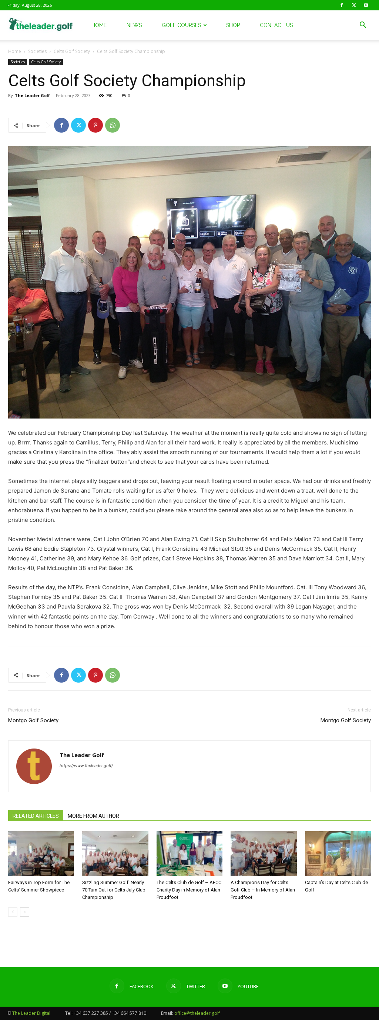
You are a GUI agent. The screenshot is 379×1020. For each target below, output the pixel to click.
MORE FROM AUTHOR (93, 816)
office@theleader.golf (197, 1013)
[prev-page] (12, 912)
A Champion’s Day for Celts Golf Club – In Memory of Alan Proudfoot (263, 890)
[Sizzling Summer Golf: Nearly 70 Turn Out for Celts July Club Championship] (115, 854)
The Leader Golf (32, 95)
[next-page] (24, 912)
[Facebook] (341, 5)
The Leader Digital (31, 1013)
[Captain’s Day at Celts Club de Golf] (338, 854)
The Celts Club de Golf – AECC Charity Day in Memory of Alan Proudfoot (189, 890)
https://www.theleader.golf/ (86, 765)
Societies (37, 51)
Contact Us (276, 25)
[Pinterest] (95, 125)
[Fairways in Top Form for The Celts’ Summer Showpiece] (41, 854)
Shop (233, 25)
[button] (363, 25)
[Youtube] (366, 5)
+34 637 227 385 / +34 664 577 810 (110, 1013)
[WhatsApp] (112, 125)
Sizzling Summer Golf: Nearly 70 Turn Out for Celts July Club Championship (113, 890)
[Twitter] (353, 5)
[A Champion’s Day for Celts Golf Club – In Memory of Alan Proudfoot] (263, 854)
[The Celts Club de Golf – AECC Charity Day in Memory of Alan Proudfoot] (189, 854)
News (134, 25)
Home (99, 25)
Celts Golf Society (72, 51)
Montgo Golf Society (33, 720)
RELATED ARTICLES (36, 816)
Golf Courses (181, 25)
